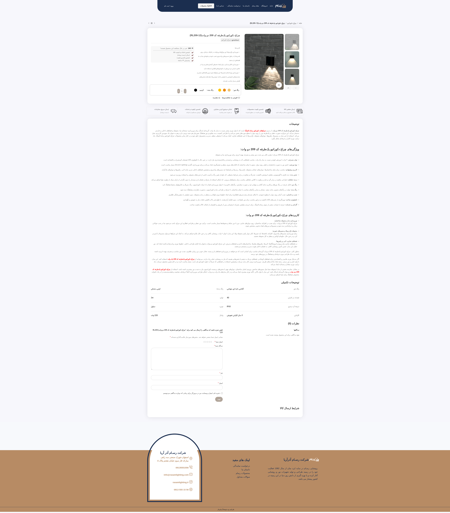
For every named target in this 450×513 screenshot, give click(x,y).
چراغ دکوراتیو (291, 23)
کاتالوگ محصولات (206, 6)
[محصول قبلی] (154, 23)
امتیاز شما (219, 342)
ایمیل (220, 383)
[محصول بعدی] (148, 23)
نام (221, 373)
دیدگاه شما (218, 346)
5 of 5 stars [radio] (204, 342)
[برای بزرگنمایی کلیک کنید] (279, 85)
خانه (300, 23)
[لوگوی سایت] (280, 6)
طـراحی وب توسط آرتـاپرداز (226, 509)
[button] (295, 88)
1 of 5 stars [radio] (211, 342)
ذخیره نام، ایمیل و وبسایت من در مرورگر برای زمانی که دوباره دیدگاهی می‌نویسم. (191, 393)
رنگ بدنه (211, 90)
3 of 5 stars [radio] (208, 342)
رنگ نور (236, 90)
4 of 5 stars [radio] (206, 342)
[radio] (229, 90)
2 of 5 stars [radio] (209, 342)
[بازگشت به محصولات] (151, 23)
